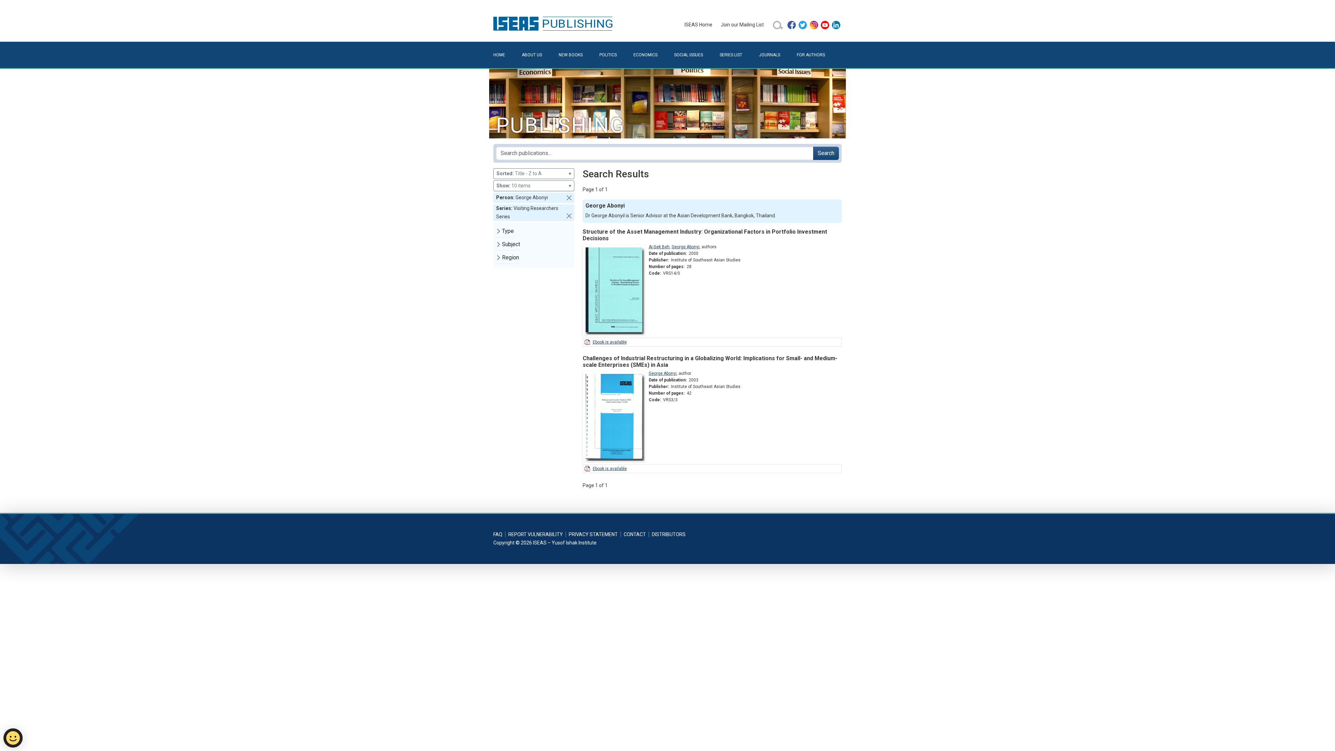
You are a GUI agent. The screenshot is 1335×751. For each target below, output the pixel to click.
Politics (608, 55)
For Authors (811, 55)
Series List (731, 55)
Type (508, 231)
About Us (532, 55)
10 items (533, 185)
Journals (769, 55)
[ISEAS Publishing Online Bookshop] (554, 23)
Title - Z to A (533, 173)
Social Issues (688, 55)
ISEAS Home (698, 24)
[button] (569, 198)
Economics (645, 55)
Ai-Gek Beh (659, 246)
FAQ (497, 534)
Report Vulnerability (535, 534)
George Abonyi (685, 246)
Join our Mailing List (742, 24)
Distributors (669, 534)
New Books (571, 55)
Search (826, 153)
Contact (635, 534)
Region (510, 257)
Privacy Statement (593, 534)
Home (499, 55)
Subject (511, 244)
